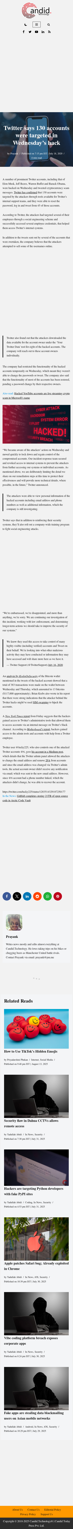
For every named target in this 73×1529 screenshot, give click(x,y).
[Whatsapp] (47, 896)
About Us (17, 1509)
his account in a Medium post (47, 751)
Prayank (14, 153)
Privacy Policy (28, 1514)
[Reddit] (37, 896)
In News (29, 1134)
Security (39, 1134)
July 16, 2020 (55, 665)
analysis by (22, 676)
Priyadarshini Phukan (17, 1059)
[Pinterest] (57, 896)
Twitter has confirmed (25, 192)
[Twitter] (30, 31)
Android (29, 1426)
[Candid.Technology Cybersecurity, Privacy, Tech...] (36, 10)
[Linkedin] (43, 31)
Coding (28, 1202)
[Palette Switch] (26, 24)
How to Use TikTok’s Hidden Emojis (30, 1051)
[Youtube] (36, 31)
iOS (36, 1277)
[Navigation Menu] (37, 24)
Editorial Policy (52, 1509)
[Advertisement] (36, 73)
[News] (49, 31)
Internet (35, 1059)
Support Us (47, 1514)
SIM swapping (41, 702)
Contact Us (34, 1509)
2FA (47, 760)
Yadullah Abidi (14, 1134)
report (17, 716)
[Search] (48, 24)
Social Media (46, 1059)
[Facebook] (23, 31)
